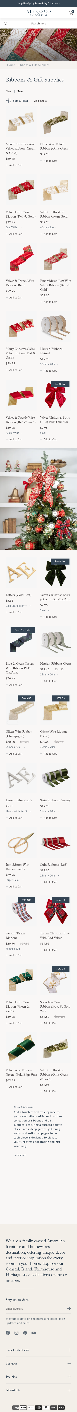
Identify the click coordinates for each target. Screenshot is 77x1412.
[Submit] (68, 1308)
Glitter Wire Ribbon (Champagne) (19, 733)
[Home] (38, 13)
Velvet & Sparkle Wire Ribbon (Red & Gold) (21, 419)
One (8, 91)
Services (11, 1363)
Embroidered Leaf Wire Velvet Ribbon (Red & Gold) (55, 285)
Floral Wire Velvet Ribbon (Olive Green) (54, 146)
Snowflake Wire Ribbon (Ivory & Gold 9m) (55, 1006)
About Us (13, 1390)
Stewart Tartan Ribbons (15, 935)
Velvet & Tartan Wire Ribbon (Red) (20, 283)
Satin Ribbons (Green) (55, 800)
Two (20, 91)
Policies (11, 1376)
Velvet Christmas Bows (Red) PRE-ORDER (55, 419)
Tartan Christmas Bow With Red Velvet (55, 935)
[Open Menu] (6, 13)
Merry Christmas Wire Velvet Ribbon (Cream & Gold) (20, 148)
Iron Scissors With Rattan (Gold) (17, 867)
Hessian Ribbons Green (55, 663)
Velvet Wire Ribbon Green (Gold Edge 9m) (21, 1072)
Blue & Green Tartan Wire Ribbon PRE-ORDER (20, 667)
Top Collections (17, 1350)
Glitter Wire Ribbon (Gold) (53, 733)
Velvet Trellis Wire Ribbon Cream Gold (53, 214)
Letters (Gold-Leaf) (19, 595)
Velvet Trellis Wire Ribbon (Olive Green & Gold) (54, 1074)
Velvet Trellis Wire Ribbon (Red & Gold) (21, 214)
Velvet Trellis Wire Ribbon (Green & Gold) (18, 1006)
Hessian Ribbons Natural (51, 351)
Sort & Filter (20, 100)
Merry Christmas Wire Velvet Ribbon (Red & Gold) (21, 353)
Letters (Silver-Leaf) (19, 800)
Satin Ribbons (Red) (53, 865)
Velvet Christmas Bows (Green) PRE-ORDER (55, 597)
